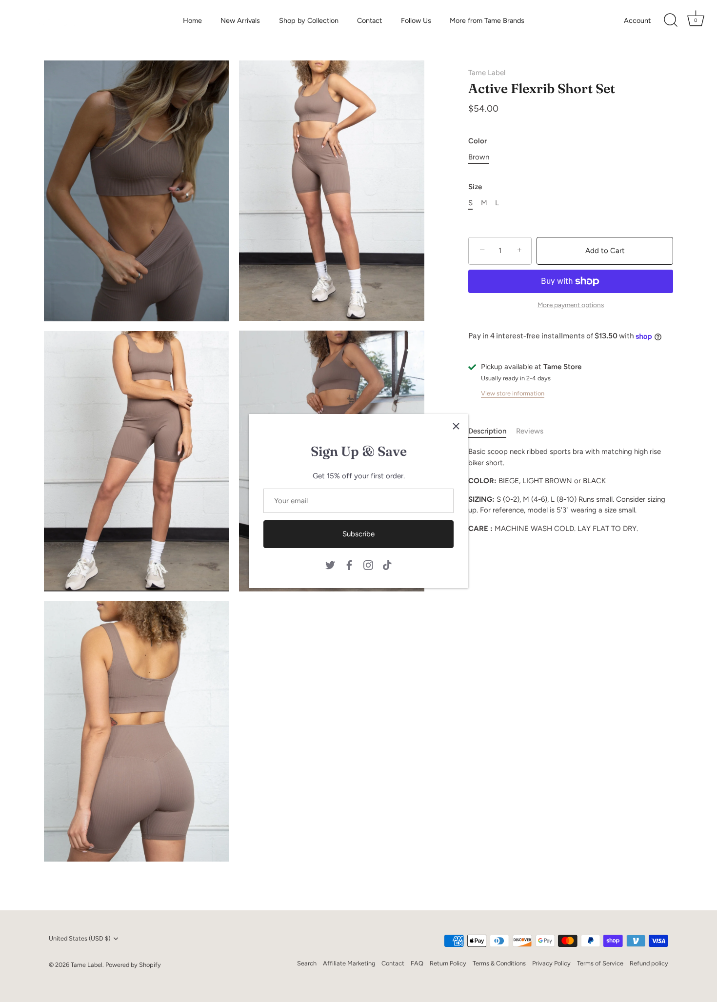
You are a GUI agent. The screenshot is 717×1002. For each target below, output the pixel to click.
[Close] (456, 426)
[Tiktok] (387, 564)
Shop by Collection (309, 20)
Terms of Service (600, 963)
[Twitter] (330, 564)
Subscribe (358, 534)
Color (477, 141)
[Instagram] (368, 564)
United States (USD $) (79, 938)
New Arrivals (240, 20)
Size (475, 186)
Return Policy (448, 963)
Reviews (529, 431)
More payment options (571, 305)
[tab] (492, 431)
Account (637, 20)
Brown (478, 157)
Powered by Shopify (133, 964)
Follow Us (416, 20)
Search (307, 963)
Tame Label (486, 72)
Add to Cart (605, 250)
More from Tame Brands (487, 20)
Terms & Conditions (499, 963)
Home (192, 20)
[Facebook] (349, 564)
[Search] (670, 20)
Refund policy (649, 963)
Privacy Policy (551, 963)
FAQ (417, 963)
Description (487, 431)
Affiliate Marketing (349, 963)
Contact (369, 20)
